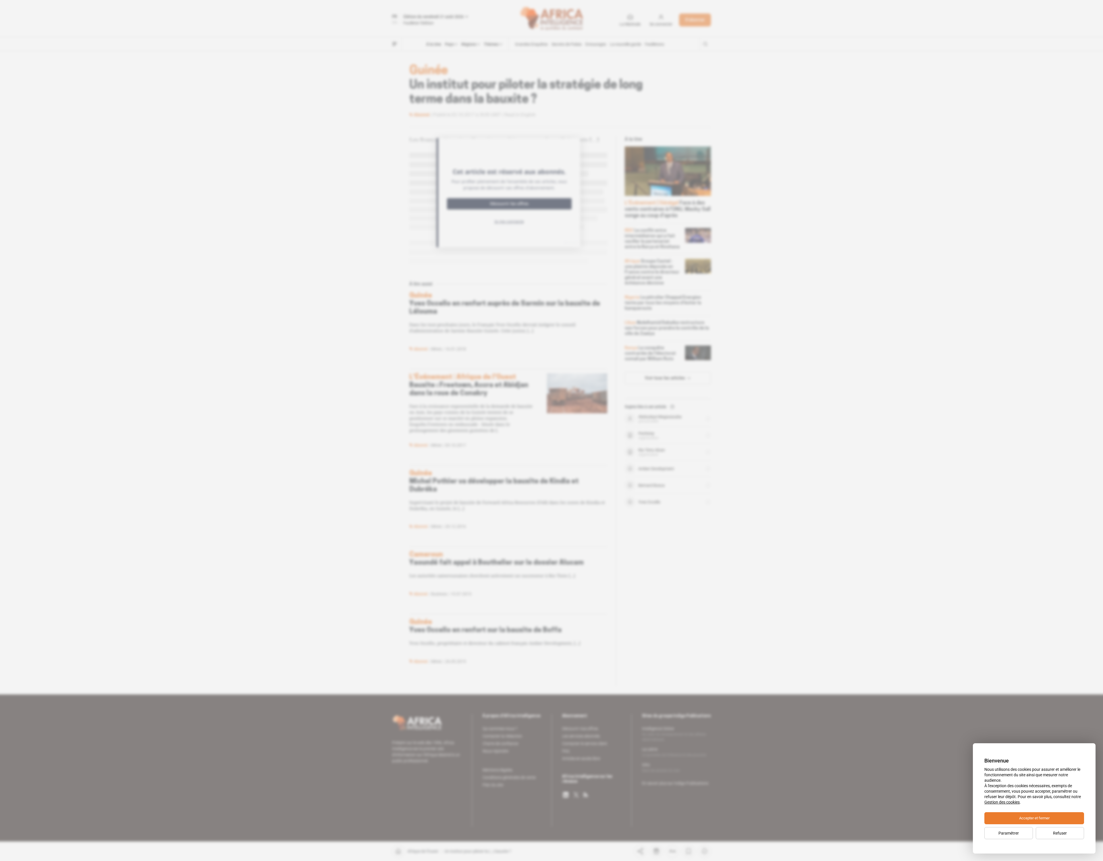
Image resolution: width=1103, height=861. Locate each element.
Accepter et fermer (1034, 818)
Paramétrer (1008, 833)
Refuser (1060, 833)
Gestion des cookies (1002, 802)
